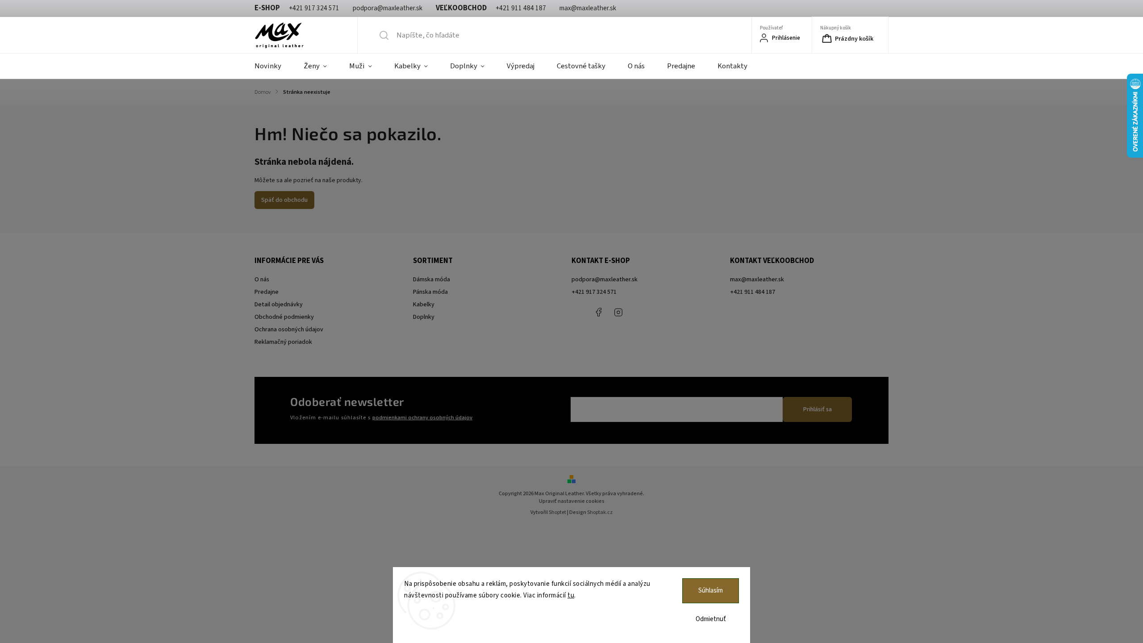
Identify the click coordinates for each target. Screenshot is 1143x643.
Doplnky (423, 317)
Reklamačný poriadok (283, 342)
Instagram (618, 312)
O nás (261, 279)
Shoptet (557, 512)
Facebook (598, 312)
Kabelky (423, 304)
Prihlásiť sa (817, 409)
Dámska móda (431, 279)
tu (570, 595)
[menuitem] (273, 66)
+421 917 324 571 (594, 292)
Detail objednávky (278, 304)
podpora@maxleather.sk (605, 279)
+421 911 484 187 (638, 312)
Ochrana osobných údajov (288, 329)
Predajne (266, 292)
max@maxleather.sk (757, 279)
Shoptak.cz (600, 512)
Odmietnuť (711, 619)
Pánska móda (430, 292)
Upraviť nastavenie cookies (572, 501)
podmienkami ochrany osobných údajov (422, 417)
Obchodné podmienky (284, 317)
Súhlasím (710, 590)
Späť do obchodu (284, 200)
